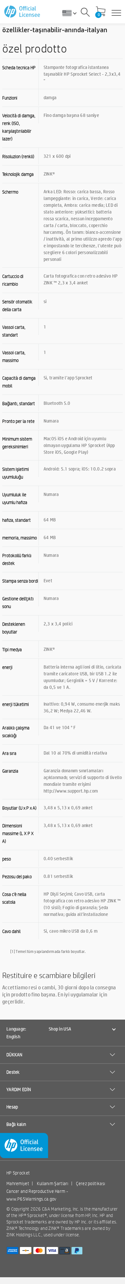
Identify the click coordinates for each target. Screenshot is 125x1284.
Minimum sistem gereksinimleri (17, 443)
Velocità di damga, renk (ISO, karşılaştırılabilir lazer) (18, 127)
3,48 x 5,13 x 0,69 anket (68, 807)
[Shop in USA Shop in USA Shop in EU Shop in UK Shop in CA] (71, 13)
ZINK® (49, 173)
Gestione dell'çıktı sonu (18, 602)
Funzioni (9, 98)
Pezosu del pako (17, 877)
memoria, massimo (19, 538)
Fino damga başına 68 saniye (71, 115)
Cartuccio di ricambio (12, 280)
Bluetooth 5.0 (57, 403)
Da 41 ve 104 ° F (60, 727)
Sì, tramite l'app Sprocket (68, 377)
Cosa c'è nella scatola (14, 898)
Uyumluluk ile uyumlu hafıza (14, 498)
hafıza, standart (16, 520)
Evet (48, 580)
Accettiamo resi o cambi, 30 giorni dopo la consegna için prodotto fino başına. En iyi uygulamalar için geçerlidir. (59, 994)
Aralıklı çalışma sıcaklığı (15, 731)
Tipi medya (12, 649)
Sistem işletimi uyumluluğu (15, 473)
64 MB (50, 519)
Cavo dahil (11, 931)
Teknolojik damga (18, 174)
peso (6, 859)
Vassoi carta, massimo (13, 356)
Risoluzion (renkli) (18, 156)
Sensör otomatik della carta (17, 305)
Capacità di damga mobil (19, 382)
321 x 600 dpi (57, 156)
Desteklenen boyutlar (13, 628)
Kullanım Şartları (53, 1183)
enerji (7, 667)
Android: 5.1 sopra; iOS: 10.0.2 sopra (80, 468)
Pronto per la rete (18, 421)
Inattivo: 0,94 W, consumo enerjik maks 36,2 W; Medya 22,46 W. (82, 707)
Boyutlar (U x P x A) (19, 808)
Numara (51, 420)
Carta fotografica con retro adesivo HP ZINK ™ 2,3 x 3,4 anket (81, 279)
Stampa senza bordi (20, 581)
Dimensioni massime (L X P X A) (18, 833)
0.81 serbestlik (58, 876)
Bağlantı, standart (18, 403)
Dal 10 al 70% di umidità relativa (75, 752)
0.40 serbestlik (58, 858)
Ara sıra (9, 753)
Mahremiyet (17, 1183)
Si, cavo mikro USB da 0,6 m (70, 930)
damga (50, 97)
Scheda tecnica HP (19, 68)
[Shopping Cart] (100, 11)
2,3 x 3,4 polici (58, 623)
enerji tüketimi (15, 704)
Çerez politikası (90, 1183)
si (45, 301)
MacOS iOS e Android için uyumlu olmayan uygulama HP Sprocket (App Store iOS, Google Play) (79, 445)
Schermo (10, 192)
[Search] (85, 13)
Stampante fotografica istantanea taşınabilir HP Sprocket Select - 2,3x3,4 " (82, 74)
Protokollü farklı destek (16, 559)
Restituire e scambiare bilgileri (49, 975)
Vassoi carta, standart (13, 331)
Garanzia (10, 771)
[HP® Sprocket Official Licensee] (22, 12)
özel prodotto (34, 48)
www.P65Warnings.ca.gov (31, 1199)
